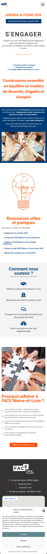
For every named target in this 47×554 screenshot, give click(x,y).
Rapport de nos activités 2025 (16, 233)
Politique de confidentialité (29, 551)
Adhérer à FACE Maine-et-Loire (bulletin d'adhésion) (19, 243)
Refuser (23, 540)
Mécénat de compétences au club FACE (20, 253)
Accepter (23, 534)
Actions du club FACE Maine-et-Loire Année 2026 (23, 248)
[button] (44, 511)
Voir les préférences (23, 546)
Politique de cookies (15, 551)
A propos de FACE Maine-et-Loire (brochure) (22, 238)
